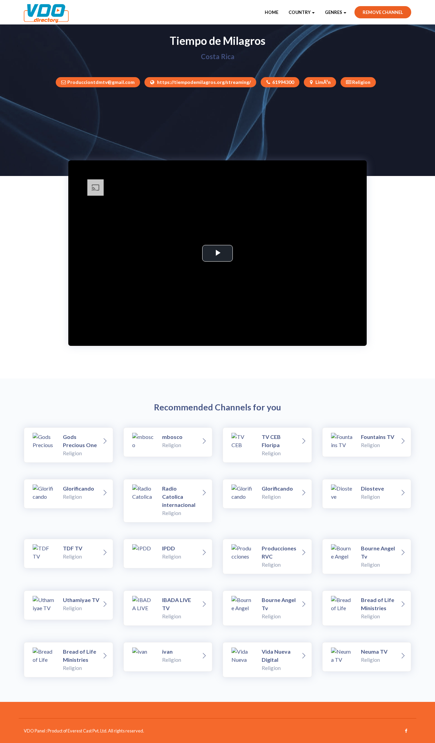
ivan (167, 651)
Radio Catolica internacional (178, 496)
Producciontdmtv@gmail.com (101, 82)
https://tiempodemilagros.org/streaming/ (203, 82)
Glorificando (78, 488)
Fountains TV (377, 437)
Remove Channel (383, 12)
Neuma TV (374, 651)
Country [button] (300, 12)
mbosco (172, 437)
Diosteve (372, 488)
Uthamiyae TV (81, 600)
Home (271, 12)
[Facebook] (406, 731)
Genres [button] (334, 12)
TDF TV (72, 548)
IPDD (168, 548)
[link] (105, 441)
